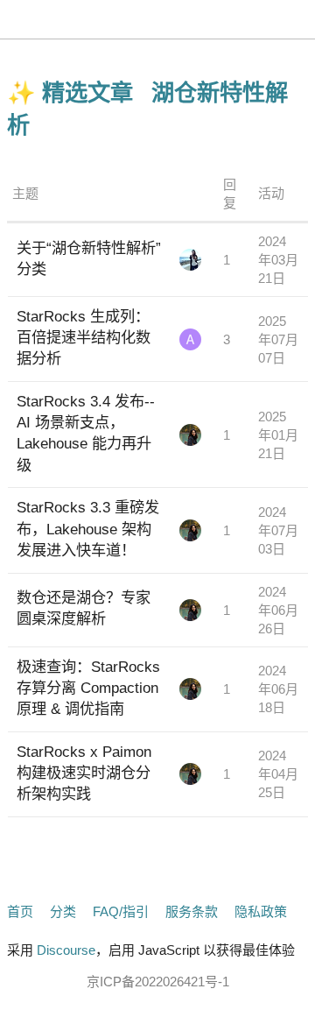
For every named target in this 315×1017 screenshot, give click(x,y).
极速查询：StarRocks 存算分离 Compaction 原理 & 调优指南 (88, 687)
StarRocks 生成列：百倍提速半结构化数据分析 (83, 337)
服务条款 (191, 911)
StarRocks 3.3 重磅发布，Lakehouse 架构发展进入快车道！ (88, 528)
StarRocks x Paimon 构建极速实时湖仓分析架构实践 (84, 772)
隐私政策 (260, 911)
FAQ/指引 (121, 911)
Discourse (66, 950)
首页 (20, 911)
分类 (63, 911)
